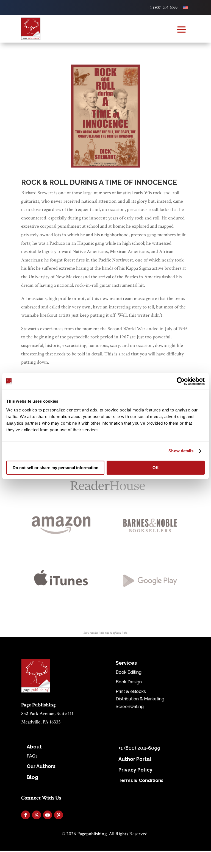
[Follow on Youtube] (47, 815)
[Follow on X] (36, 815)
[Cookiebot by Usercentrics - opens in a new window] (181, 381)
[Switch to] (185, 7)
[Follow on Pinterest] (58, 815)
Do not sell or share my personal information (55, 467)
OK (155, 467)
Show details (180, 451)
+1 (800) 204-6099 (162, 7)
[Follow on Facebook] (25, 815)
